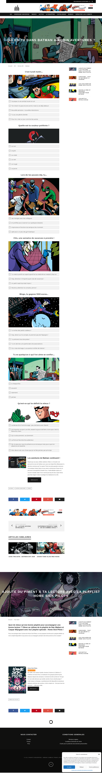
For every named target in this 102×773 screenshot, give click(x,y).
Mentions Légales (73, 739)
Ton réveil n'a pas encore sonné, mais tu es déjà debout (30, 106)
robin (29, 488)
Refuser (82, 767)
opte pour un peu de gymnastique (22, 232)
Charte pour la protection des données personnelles (82, 770)
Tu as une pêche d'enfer (19, 115)
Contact (29, 739)
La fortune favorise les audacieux (22, 440)
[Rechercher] (92, 1)
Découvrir (34, 480)
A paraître (50, 14)
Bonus (70, 14)
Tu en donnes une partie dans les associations (26, 344)
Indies (34, 14)
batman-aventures (21, 488)
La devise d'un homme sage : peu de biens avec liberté (29, 425)
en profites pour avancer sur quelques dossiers (27, 223)
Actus (41, 14)
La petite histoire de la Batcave (50, 563)
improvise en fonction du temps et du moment (27, 227)
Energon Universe (21, 14)
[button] (99, 754)
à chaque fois (15, 384)
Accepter (69, 767)
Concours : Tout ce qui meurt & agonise (85, 78)
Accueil (10, 619)
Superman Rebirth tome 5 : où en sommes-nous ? (47, 527)
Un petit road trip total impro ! (21, 283)
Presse (28, 741)
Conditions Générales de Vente (73, 741)
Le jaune (14, 168)
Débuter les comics (84, 14)
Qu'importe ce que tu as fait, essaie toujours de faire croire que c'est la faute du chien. (35, 430)
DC (11, 14)
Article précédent (20, 524)
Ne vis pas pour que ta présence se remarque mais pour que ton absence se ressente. (33, 445)
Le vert (13, 159)
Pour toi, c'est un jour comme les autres (24, 119)
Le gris (13, 151)
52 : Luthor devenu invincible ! (23, 527)
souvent (14, 388)
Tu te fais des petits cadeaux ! (21, 330)
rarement (14, 392)
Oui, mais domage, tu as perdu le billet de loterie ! (28, 348)
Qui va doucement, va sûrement (22, 435)
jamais (13, 397)
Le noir (13, 146)
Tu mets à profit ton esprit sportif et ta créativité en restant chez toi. (34, 274)
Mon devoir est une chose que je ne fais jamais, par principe (31, 450)
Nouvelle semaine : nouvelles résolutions (25, 110)
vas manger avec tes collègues (21, 218)
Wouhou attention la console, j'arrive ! (24, 288)
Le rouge (14, 164)
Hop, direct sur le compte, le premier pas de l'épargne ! (29, 335)
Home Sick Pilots (13, 699)
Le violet (14, 155)
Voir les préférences (94, 767)
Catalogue (61, 14)
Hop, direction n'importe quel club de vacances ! (27, 279)
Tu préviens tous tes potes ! (20, 339)
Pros (28, 743)
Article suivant (53, 524)
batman (11, 488)
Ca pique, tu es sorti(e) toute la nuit (23, 101)
